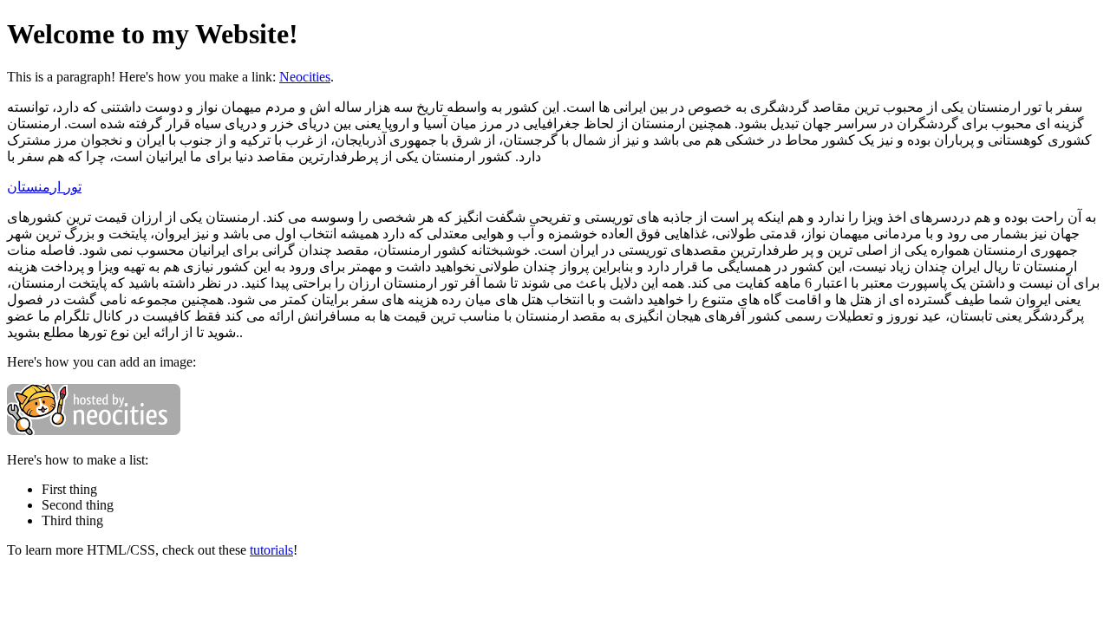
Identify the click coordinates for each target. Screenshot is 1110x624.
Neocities (304, 76)
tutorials (271, 550)
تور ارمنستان (44, 186)
